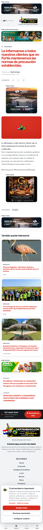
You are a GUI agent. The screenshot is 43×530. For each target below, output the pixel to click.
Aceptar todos (21, 508)
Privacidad (12, 503)
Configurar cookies (22, 519)
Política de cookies (23, 503)
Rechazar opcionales (21, 513)
